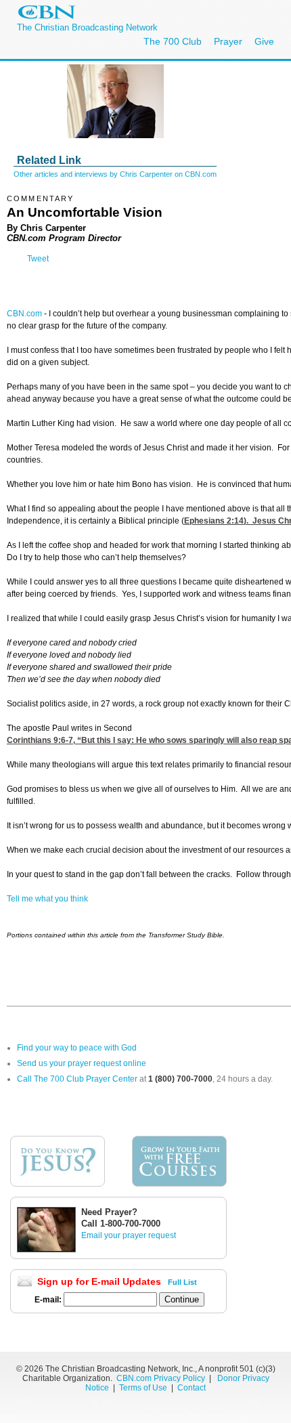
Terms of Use (144, 1388)
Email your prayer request (128, 1235)
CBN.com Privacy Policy (160, 1378)
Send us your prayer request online (81, 1063)
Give (264, 41)
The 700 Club (172, 41)
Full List (182, 1282)
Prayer (228, 41)
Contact (191, 1388)
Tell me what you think (47, 899)
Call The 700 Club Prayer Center (77, 1079)
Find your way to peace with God (77, 1048)
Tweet (38, 258)
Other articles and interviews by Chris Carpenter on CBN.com (115, 174)
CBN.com (24, 313)
